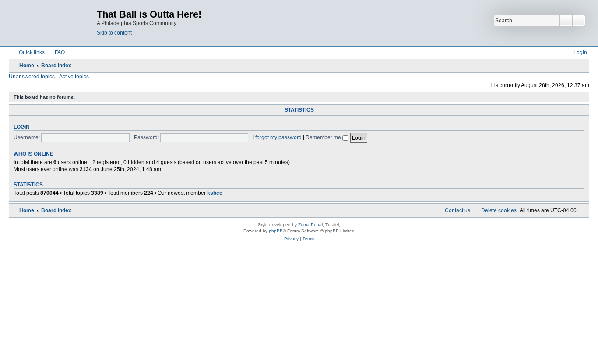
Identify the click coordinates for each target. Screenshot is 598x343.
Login (22, 127)
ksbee (214, 193)
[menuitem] (56, 52)
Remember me (324, 137)
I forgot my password (277, 137)
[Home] (54, 23)
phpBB (276, 230)
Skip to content (114, 33)
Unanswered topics (32, 77)
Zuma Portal (310, 224)
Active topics (74, 77)
